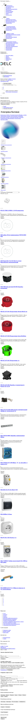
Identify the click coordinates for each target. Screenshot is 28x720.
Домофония (8, 7)
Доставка (5, 614)
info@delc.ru (10, 80)
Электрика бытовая (10, 45)
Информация (9, 58)
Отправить (3, 658)
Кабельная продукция (10, 19)
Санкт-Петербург (4, 712)
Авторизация (14, 91)
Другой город (3, 717)
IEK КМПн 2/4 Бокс (6, 514)
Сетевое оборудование (11, 27)
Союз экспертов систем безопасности (11, 624)
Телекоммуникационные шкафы (13, 34)
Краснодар (8, 701)
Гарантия (5, 617)
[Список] (2, 191)
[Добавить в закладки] (1, 208)
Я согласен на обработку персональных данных (12, 684)
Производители (6, 637)
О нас (4, 613)
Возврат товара (6, 631)
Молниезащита (9, 47)
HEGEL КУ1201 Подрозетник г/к (10, 360)
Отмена (10, 685)
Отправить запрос (4, 685)
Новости (8, 57)
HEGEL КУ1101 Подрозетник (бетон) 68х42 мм (14, 311)
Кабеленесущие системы (11, 20)
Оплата (4, 615)
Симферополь (22, 701)
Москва (24, 695)
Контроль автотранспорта (11, 9)
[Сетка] (1, 191)
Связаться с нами (7, 630)
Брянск (7, 695)
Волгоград (3, 701)
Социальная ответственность (9, 625)
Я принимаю (10, 669)
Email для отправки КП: (6, 677)
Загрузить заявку (9, 55)
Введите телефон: (4, 657)
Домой (4, 106)
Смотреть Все (9, 14)
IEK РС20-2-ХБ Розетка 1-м (8, 537)
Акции (7, 60)
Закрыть (2, 718)
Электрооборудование (11, 41)
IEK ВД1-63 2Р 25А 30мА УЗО (9, 489)
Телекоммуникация (10, 26)
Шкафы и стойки (10, 33)
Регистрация (8, 91)
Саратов (2, 706)
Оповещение (8, 10)
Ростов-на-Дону (15, 701)
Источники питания (10, 44)
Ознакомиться (4, 669)
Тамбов (5, 696)
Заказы (7, 56)
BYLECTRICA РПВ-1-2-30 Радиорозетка (12, 210)
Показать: (3, 193)
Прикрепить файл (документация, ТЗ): (9, 679)
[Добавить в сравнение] (2, 208)
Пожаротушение (9, 11)
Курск (16, 695)
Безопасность (9, 5)
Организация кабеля (10, 21)
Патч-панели (8, 35)
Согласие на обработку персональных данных (13, 621)
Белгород (3, 695)
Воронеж (12, 695)
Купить (2, 218)
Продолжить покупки (5, 104)
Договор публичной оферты (9, 620)
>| (3, 605)
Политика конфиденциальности (10, 618)
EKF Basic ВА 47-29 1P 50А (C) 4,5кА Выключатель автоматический (11, 261)
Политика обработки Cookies (9, 622)
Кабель (8, 18)
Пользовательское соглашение (10, 619)
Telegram (10, 75)
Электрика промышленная (12, 46)
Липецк (20, 695)
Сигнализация (9, 12)
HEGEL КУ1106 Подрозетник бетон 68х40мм (13, 336)
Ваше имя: (3, 676)
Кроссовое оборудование (11, 37)
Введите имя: (3, 656)
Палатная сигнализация (11, 28)
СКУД (7, 13)
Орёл (2, 696)
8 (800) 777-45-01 (12, 78)
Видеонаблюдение (10, 6)
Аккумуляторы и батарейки (12, 42)
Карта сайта (5, 632)
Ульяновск (8, 706)
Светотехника (9, 48)
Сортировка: (3, 192)
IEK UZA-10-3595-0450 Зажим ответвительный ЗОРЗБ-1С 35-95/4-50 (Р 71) (14, 410)
